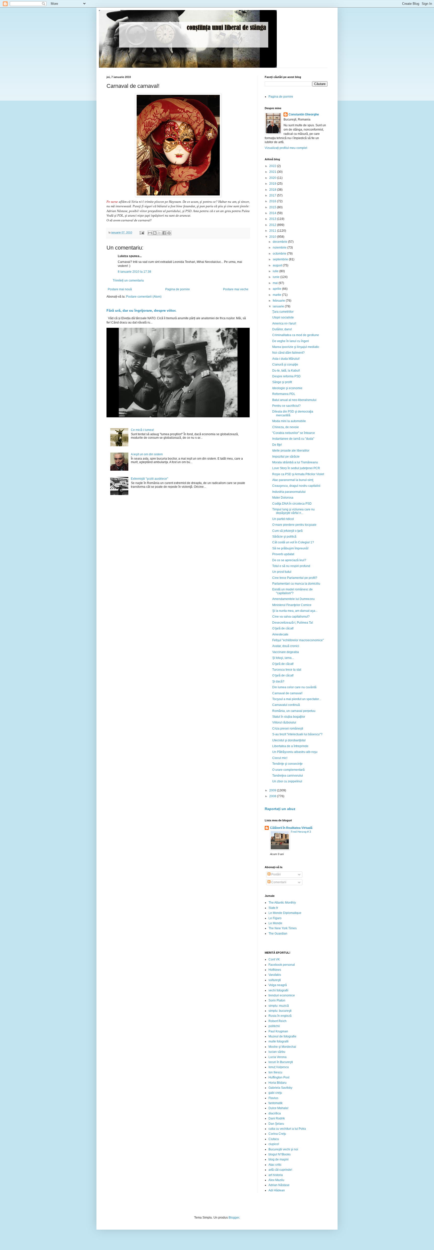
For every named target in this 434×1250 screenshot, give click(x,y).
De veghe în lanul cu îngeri (290, 341)
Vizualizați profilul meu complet (286, 148)
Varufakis (274, 975)
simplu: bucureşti (280, 1011)
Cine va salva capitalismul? (291, 616)
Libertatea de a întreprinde (290, 746)
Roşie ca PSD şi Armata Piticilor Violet (298, 474)
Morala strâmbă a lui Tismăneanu (295, 462)
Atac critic (275, 1164)
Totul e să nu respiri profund (291, 566)
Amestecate (280, 634)
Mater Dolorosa (282, 497)
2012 (273, 225)
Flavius (273, 1098)
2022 (273, 166)
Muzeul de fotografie (282, 1036)
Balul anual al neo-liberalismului (294, 400)
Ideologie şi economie (287, 388)
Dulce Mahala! (278, 1108)
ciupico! (273, 1144)
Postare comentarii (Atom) (143, 296)
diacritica (274, 1113)
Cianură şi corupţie (285, 364)
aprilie (277, 289)
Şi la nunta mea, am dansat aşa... (294, 611)
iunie (276, 277)
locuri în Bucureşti (280, 1062)
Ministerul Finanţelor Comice (291, 605)
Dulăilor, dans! (282, 329)
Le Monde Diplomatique (284, 913)
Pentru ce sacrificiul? (286, 406)
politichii (274, 1026)
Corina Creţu (277, 1134)
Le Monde (275, 923)
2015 (273, 207)
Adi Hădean (276, 1190)
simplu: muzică (278, 1005)
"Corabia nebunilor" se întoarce (293, 433)
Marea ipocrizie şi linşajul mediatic (295, 347)
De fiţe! (277, 445)
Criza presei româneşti (287, 728)
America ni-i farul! (284, 323)
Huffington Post (278, 1077)
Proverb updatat (283, 554)
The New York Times (282, 928)
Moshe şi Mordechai (282, 1047)
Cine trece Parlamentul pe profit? (294, 578)
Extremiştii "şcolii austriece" (149, 478)
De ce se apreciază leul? (289, 560)
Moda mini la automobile (289, 421)
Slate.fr (273, 908)
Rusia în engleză (280, 1016)
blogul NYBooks (279, 1154)
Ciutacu (273, 1139)
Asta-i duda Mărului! (286, 358)
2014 (273, 213)
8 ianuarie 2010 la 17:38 (134, 271)
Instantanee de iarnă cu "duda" (293, 438)
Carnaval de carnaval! (287, 693)
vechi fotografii (278, 990)
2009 (273, 790)
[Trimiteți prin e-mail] (149, 232)
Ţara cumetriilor (283, 311)
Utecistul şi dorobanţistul (289, 740)
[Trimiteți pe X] (159, 232)
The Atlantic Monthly (282, 902)
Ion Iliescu (275, 1072)
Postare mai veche (235, 289)
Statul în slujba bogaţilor (288, 716)
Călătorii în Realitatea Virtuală (291, 828)
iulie (276, 271)
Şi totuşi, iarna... (283, 658)
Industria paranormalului (289, 492)
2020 (273, 178)
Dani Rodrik (276, 1118)
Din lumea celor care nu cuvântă (294, 687)
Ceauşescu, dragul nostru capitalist (296, 486)
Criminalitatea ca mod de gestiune (295, 335)
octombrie (280, 253)
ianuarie (279, 306)
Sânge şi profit (282, 382)
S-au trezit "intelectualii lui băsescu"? (297, 734)
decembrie (280, 242)
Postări (275, 874)
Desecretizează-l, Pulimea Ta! (292, 622)
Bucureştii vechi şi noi (283, 1149)
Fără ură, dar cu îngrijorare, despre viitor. (141, 310)
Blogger (234, 1217)
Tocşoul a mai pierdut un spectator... (296, 699)
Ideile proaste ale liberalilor (290, 450)
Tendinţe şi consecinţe (287, 763)
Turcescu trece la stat (286, 669)
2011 (273, 230)
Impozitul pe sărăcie (286, 456)
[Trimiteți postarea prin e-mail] (141, 232)
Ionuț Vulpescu (278, 1067)
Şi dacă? (278, 681)
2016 (273, 201)
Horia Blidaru (277, 1082)
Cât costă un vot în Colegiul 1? (293, 542)
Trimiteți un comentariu (128, 280)
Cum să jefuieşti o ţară (287, 531)
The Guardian (277, 933)
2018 (273, 189)
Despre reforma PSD (286, 376)
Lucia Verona (277, 1057)
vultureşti (274, 980)
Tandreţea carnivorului (287, 775)
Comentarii (278, 882)
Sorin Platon (276, 1000)
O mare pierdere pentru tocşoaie (294, 525)
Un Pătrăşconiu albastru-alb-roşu (294, 752)
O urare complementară (288, 770)
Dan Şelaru (276, 1123)
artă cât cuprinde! (280, 1170)
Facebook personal (281, 964)
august (278, 265)
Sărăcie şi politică (284, 536)
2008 (273, 796)
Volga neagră (277, 985)
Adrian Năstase (279, 1185)
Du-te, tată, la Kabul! (286, 370)
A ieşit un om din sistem (147, 454)
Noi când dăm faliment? (288, 352)
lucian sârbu (276, 1052)
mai (276, 283)
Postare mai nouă (120, 289)
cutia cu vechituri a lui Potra (287, 1129)
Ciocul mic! (279, 758)
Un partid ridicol (283, 519)
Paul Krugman (278, 1031)
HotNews (274, 970)
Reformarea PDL (283, 394)
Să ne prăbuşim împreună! (290, 548)
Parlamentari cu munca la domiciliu (296, 583)
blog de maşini (278, 1159)
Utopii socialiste (283, 317)
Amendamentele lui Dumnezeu (293, 599)
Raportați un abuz (280, 809)
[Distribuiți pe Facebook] (164, 232)
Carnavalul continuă (286, 705)
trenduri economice (281, 995)
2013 (273, 219)
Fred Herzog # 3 (301, 831)
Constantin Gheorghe (304, 114)
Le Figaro (275, 918)
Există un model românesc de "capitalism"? (292, 591)
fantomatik (275, 1103)
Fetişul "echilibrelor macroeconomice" (298, 640)
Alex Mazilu (276, 1180)
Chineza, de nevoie (285, 427)
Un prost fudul (281, 572)
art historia (275, 1175)
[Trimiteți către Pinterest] (169, 232)
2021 (273, 172)
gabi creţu (275, 1093)
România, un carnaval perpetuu (293, 711)
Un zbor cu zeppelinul (287, 781)
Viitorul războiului (284, 722)
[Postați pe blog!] (154, 232)
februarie (279, 300)
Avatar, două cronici (285, 646)
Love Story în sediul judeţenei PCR (296, 468)
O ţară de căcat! (283, 628)
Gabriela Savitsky (280, 1088)
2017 (273, 195)
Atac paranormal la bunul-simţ (292, 480)
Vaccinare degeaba (285, 652)
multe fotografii (278, 1041)
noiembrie (280, 247)
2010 (273, 236)
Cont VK (274, 959)
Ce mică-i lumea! (142, 430)
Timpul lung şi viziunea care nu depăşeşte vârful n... (293, 511)
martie (277, 295)
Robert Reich (277, 1021)
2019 (273, 183)
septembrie (281, 259)
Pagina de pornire (177, 289)
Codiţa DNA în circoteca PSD (292, 503)
